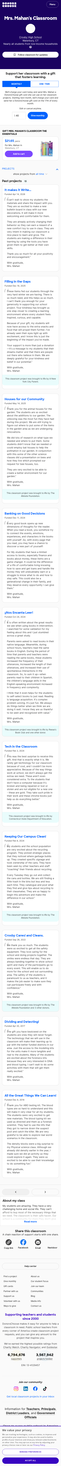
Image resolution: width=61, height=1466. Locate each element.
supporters (16, 1356)
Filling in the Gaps (18, 281)
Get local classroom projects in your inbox (30, 1396)
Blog (33, 1296)
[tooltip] (30, 47)
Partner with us (11, 1291)
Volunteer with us (12, 1301)
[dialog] (30, 1446)
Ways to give (10, 1306)
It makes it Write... (18, 190)
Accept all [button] (30, 1460)
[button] (30, 55)
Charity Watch (11, 1347)
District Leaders (17, 1413)
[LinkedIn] (25, 1389)
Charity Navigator (30, 1347)
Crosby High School (30, 37)
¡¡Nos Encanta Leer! (19, 613)
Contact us (36, 1306)
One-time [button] (44, 84)
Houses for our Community (24, 399)
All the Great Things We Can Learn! (30, 1095)
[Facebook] (35, 1389)
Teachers (33, 1409)
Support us (9, 1296)
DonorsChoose (9, 4)
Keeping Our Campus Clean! (25, 836)
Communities (37, 1291)
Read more (30, 1221)
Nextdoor (52, 1247)
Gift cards (8, 1286)
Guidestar (51, 1347)
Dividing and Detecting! (22, 1022)
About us (35, 1276)
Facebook (23, 1247)
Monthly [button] (16, 84)
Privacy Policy (39, 1445)
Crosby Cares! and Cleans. (24, 935)
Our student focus (39, 1281)
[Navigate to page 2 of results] (45, 1192)
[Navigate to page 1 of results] (15, 1192)
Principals (48, 1409)
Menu (52, 4)
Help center (30, 1266)
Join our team (37, 1286)
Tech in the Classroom (21, 746)
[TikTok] (45, 1389)
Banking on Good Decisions (25, 513)
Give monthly (10, 1281)
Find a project (10, 1276)
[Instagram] (16, 1389)
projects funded (44, 1356)
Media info (36, 1301)
